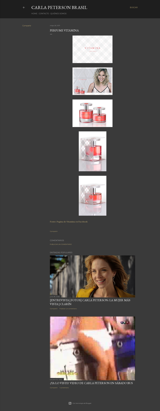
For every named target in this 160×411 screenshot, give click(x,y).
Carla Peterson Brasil (59, 7)
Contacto (44, 13)
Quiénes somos (58, 13)
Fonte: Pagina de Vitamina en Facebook (69, 221)
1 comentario (64, 388)
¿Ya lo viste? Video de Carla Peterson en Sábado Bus (91, 383)
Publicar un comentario (61, 244)
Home (34, 13)
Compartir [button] (26, 26)
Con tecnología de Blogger (82, 403)
